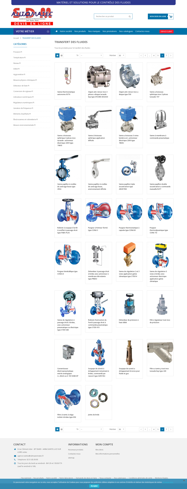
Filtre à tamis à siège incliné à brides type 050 (66, 416)
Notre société (66, 31)
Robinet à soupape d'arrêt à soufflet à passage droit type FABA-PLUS (67, 230)
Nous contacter (105, 478)
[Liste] (61, 55)
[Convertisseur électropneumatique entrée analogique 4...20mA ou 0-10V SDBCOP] (68, 352)
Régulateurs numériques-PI (23, 102)
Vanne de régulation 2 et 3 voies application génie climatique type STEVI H (129, 274)
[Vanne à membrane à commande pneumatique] (160, 119)
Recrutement (26, 478)
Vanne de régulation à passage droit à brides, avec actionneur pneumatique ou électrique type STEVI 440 (67, 325)
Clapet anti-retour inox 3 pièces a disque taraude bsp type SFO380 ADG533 (98, 94)
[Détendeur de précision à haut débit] (129, 304)
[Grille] (57, 55)
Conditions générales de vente (140, 478)
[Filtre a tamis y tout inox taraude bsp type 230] (160, 352)
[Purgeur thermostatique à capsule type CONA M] (129, 211)
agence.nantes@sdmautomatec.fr (31, 456)
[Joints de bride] (98, 398)
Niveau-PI (17, 63)
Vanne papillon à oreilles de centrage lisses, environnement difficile (97, 186)
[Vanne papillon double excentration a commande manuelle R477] (160, 168)
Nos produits (80, 31)
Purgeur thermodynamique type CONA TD (159, 230)
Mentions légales (161, 478)
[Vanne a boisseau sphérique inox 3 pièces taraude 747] (160, 76)
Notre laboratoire (66, 478)
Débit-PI (16, 69)
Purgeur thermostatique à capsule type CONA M (129, 229)
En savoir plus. (168, 482)
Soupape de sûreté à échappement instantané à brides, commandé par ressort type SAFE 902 (98, 372)
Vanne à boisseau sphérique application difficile (96, 138)
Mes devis (99, 450)
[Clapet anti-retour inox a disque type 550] (129, 76)
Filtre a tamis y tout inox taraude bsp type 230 (159, 369)
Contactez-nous (142, 31)
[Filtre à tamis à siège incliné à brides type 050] (68, 398)
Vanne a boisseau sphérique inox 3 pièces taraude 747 (159, 94)
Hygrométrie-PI (19, 74)
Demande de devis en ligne (86, 478)
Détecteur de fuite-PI (21, 86)
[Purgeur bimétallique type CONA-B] (68, 255)
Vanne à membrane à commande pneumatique (159, 136)
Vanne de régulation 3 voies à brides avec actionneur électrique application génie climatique (158, 276)
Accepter (94, 486)
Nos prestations (110, 31)
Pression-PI (17, 52)
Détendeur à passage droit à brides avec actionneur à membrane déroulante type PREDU (98, 275)
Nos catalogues (126, 31)
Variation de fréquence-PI (23, 108)
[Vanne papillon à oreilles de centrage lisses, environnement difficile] (98, 168)
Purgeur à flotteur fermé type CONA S (98, 229)
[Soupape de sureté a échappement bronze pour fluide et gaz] (129, 352)
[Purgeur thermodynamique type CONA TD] (160, 211)
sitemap (71, 458)
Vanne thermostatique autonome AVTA (66, 93)
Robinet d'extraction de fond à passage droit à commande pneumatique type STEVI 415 (98, 324)
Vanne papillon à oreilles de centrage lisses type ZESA (66, 186)
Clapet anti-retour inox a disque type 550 (128, 93)
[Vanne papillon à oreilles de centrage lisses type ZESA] (68, 168)
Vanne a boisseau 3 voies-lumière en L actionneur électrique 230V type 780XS (129, 139)
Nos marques (94, 31)
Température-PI (19, 57)
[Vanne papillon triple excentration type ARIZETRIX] (129, 168)
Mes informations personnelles (108, 454)
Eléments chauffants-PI (22, 114)
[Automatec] (32, 16)
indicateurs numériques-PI (23, 97)
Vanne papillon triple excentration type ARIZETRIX (127, 186)
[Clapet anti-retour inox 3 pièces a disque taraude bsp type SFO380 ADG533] (98, 76)
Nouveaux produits (75, 450)
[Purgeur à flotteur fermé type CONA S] (98, 211)
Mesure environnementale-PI (24, 125)
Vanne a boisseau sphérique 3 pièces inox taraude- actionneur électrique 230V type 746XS (66, 140)
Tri (77, 55)
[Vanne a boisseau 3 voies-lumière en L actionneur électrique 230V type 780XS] (129, 119)
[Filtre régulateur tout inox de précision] (160, 304)
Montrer (113, 55)
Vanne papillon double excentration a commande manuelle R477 (160, 186)
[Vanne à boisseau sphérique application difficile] (98, 119)
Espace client (166, 31)
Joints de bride (93, 415)
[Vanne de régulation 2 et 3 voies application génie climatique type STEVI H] (129, 255)
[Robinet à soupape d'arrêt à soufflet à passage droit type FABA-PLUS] (68, 211)
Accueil (16, 38)
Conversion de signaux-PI (23, 91)
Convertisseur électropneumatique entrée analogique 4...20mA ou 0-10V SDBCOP (67, 372)
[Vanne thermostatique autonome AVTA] (68, 76)
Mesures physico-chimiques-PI (25, 80)
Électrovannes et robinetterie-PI (25, 119)
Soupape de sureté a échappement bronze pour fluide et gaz (129, 371)
